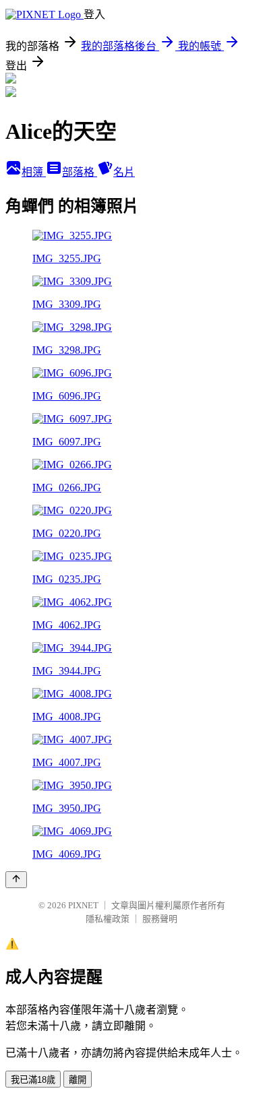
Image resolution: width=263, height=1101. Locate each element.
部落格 (79, 172)
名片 (124, 172)
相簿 (34, 172)
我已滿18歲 (33, 1080)
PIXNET (83, 905)
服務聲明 (159, 919)
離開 (77, 1080)
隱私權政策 (107, 919)
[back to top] (16, 879)
